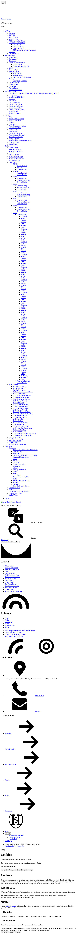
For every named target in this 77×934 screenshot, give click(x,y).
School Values (13, 37)
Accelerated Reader (15, 441)
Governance (13, 59)
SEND (11, 68)
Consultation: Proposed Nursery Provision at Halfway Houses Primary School (33, 93)
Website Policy (13, 839)
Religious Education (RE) (21, 480)
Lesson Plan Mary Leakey (13, 632)
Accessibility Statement (16, 835)
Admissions (12, 61)
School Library (13, 148)
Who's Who (12, 35)
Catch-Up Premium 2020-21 (22, 77)
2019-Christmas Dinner (20, 406)
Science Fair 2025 (18, 388)
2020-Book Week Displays (21, 399)
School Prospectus (14, 39)
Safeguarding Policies (20, 81)
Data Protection (14, 82)
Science (23, 225)
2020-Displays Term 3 (20, 401)
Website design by (14, 846)
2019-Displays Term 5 (20, 424)
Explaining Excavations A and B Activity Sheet (20, 631)
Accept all (12, 870)
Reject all (4, 870)
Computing (16, 462)
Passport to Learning (23, 180)
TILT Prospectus (18, 46)
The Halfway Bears (19, 390)
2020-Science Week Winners (22, 395)
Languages (16, 466)
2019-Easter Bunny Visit (20, 426)
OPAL (11, 153)
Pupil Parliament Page (16, 157)
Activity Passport (14, 160)
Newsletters (12, 100)
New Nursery (13, 57)
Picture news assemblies (16, 158)
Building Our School (15, 104)
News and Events (10, 91)
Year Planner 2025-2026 (16, 97)
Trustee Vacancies (18, 48)
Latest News (13, 95)
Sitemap (7, 831)
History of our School (16, 106)
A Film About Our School (17, 41)
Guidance (24, 216)
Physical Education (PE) (20, 477)
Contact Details (14, 53)
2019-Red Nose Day (19, 430)
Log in (7, 498)
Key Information (10, 55)
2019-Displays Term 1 (20, 415)
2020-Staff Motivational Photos (23, 392)
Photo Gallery (13, 384)
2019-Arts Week (18, 421)
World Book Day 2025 (20, 386)
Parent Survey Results (16, 137)
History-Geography (19, 464)
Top (3, 849)
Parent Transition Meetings (17, 126)
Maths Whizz (13, 495)
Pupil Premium (17, 73)
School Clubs (13, 129)
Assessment (16, 453)
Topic (22, 227)
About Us (8, 32)
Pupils (7, 146)
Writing (23, 220)
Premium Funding (14, 72)
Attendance (12, 86)
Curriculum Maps (14, 488)
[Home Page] (11, 502)
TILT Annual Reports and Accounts (24, 50)
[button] (38, 515)
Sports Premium (18, 75)
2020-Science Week (19, 394)
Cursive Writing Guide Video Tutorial (25, 455)
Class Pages (12, 162)
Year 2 (15, 184)
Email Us (38, 711)
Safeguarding (13, 70)
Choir (18, 475)
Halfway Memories (15, 108)
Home (7, 30)
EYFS (15, 459)
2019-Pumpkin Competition (21, 412)
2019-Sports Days (18, 419)
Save (18, 932)
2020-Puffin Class (18, 403)
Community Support (15, 133)
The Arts (15, 484)
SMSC (11, 489)
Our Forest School (14, 437)
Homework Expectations (21, 457)
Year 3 (15, 191)
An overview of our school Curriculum (25, 450)
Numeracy (24, 357)
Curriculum (8, 446)
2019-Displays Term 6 (20, 417)
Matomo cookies (11, 906)
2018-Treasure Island (19, 432)
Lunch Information (15, 128)
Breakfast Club (13, 131)
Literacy (15, 468)
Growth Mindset (22, 175)
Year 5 (15, 205)
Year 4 (15, 198)
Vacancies (12, 52)
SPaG (23, 224)
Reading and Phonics (19, 470)
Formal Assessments (15, 90)
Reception (16, 171)
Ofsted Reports (17, 64)
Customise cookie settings (24, 870)
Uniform (11, 122)
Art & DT (16, 460)
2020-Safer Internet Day (20, 404)
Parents (7, 115)
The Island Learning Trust (17, 43)
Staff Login (8, 841)
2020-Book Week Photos (21, 397)
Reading (23, 222)
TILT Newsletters (14, 102)
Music (15, 473)
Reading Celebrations (15, 149)
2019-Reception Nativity (20, 408)
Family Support (14, 138)
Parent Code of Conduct (16, 135)
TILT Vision (17, 44)
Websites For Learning (16, 439)
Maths (23, 218)
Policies (11, 79)
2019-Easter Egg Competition (22, 428)
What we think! (14, 155)
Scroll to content (6, 19)
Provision (20, 167)
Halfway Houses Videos (16, 110)
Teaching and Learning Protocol (19, 491)
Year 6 (15, 213)
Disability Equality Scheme (21, 486)
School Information (15, 120)
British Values (13, 84)
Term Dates (12, 124)
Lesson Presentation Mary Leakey (15, 634)
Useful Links (13, 144)
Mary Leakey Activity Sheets (14, 636)
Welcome (12, 34)
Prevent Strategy (14, 88)
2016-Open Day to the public (22, 435)
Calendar (12, 99)
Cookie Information (15, 837)
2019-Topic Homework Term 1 (23, 413)
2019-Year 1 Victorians (20, 422)
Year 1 (15, 176)
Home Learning (14, 142)
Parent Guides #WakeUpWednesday (20, 140)
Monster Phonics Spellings (17, 444)
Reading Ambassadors (16, 151)
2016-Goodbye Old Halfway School (24, 433)
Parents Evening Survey (16, 119)
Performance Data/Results (21, 66)
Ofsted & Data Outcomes (17, 63)
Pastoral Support (22, 166)
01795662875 (39, 696)
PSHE (15, 479)
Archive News (13, 111)
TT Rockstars (13, 442)
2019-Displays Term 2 (20, 410)
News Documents (14, 113)
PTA (10, 117)
